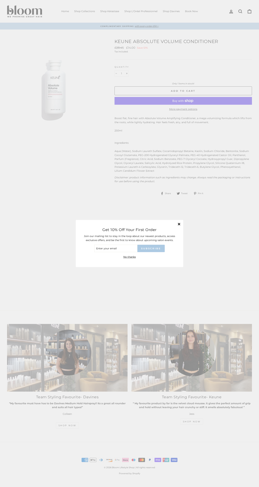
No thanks (129, 256)
